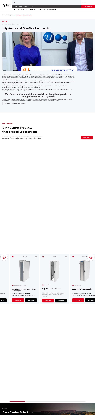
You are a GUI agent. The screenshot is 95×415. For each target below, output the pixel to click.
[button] (22, 9)
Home (3, 15)
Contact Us (42, 9)
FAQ (32, 6)
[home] (6, 5)
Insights (20, 6)
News (16, 6)
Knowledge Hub (52, 9)
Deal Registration (88, 6)
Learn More (26, 300)
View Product (14, 300)
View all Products (87, 137)
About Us (32, 9)
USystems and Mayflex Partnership (23, 15)
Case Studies (26, 6)
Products (21, 9)
